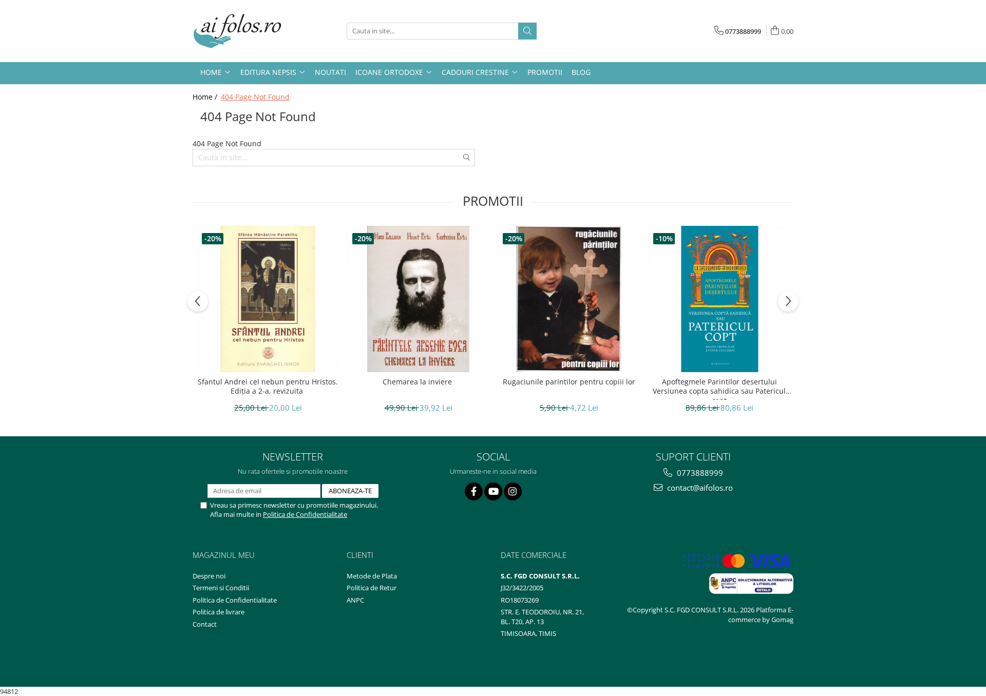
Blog (581, 72)
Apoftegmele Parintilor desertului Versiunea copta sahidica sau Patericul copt (719, 388)
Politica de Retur (371, 587)
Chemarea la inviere (418, 381)
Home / (206, 97)
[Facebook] (474, 491)
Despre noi (209, 576)
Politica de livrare (218, 611)
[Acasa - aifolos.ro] (244, 31)
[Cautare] (527, 31)
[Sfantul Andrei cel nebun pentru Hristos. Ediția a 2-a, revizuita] (268, 299)
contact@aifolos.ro (699, 487)
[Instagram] (513, 491)
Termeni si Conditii (221, 587)
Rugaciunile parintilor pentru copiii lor (569, 381)
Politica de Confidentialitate (305, 514)
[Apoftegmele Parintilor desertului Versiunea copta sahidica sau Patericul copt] (719, 299)
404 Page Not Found (255, 97)
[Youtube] (493, 491)
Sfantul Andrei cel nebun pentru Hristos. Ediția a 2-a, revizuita (268, 386)
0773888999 (699, 473)
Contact (205, 624)
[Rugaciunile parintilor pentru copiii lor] (569, 299)
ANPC (355, 600)
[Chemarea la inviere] (418, 299)
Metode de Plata (372, 576)
